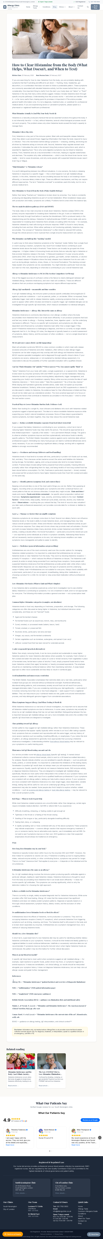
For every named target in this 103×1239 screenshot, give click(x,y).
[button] (3, 1137)
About (71, 7)
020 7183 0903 (95, 2)
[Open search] (88, 7)
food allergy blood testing (60, 742)
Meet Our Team (84, 1218)
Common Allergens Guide (88, 1211)
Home (28, 7)
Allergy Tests (35, 7)
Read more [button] (10, 1145)
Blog (54, 7)
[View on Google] (8, 1131)
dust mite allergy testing (61, 790)
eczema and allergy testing (39, 790)
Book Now (95, 7)
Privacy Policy (59, 1234)
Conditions (46, 7)
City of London (8, 1209)
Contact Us (80, 7)
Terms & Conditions (46, 1234)
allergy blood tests (43, 755)
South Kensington (10, 1206)
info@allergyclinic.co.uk (62, 1211)
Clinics (61, 7)
